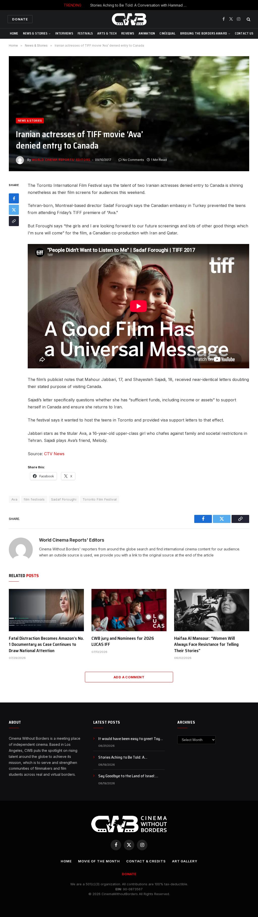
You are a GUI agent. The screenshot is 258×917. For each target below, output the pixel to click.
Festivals (85, 33)
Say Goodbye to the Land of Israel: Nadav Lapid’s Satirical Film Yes (126, 776)
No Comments (133, 160)
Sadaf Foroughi (63, 499)
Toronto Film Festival (100, 499)
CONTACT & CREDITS (146, 861)
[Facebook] (14, 198)
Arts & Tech (107, 33)
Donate (20, 19)
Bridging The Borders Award (203, 33)
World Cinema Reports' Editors (61, 160)
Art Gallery (184, 861)
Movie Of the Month (99, 861)
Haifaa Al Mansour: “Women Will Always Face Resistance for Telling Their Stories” (206, 644)
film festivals (34, 499)
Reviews (127, 33)
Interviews (64, 33)
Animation (147, 33)
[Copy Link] (14, 221)
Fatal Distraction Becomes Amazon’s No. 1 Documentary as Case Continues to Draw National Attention (46, 644)
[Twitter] (14, 210)
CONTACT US (244, 33)
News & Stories (35, 33)
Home (14, 33)
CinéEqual (167, 33)
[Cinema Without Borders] (129, 19)
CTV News (54, 453)
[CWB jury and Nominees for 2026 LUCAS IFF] (129, 610)
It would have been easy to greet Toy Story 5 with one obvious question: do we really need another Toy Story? (129, 739)
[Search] (248, 19)
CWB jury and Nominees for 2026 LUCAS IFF (122, 641)
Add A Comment (129, 677)
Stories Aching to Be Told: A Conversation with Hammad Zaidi (140, 5)
